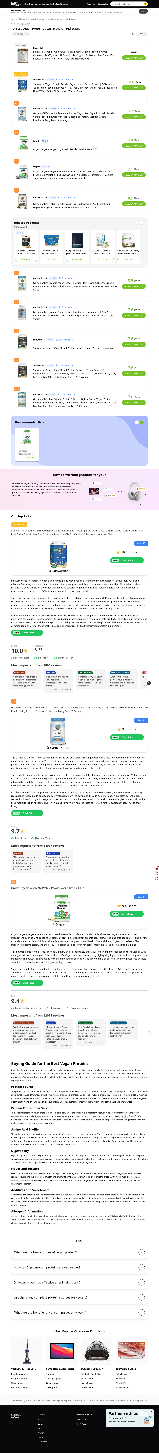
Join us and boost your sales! (122, 1421)
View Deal (26, 259)
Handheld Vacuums (20, 1387)
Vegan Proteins (70, 19)
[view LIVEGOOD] (102, 240)
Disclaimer (42, 1442)
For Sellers (81, 1419)
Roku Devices (122, 1374)
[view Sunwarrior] (22, 84)
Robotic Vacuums (19, 1374)
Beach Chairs (87, 1383)
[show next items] (142, 422)
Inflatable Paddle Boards (92, 1374)
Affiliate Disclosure (20, 34)
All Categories (23, 19)
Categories (103, 4)
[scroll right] (149, 683)
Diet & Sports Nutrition (54, 19)
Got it (143, 11)
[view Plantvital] (22, 55)
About (40, 1419)
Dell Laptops (52, 1387)
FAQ (39, 1428)
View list (30, 458)
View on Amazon (134, 58)
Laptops (50, 1374)
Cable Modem (52, 1383)
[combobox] (129, 3)
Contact (41, 1424)
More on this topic (60, 689)
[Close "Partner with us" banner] (152, 1412)
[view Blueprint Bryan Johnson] (77, 240)
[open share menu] (133, 34)
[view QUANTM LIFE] (26, 240)
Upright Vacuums (19, 1378)
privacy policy (118, 12)
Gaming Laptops (54, 1378)
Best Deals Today (84, 1424)
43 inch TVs (121, 1383)
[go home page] (16, 4)
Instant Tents (87, 1378)
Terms (40, 1437)
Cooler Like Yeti (88, 1387)
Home (13, 19)
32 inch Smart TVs (124, 1387)
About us (91, 4)
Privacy (41, 1433)
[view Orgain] (22, 143)
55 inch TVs (121, 1378)
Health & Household (37, 19)
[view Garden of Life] (22, 114)
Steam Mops (17, 1383)
